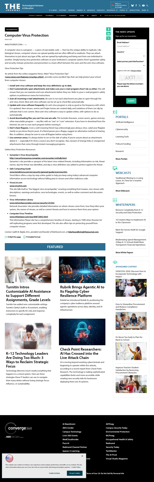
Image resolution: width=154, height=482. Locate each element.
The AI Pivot (111, 454)
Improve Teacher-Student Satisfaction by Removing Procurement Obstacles (127, 370)
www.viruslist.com (18, 185)
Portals (122, 117)
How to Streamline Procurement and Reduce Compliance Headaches (130, 307)
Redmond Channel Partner (75, 447)
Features (62, 10)
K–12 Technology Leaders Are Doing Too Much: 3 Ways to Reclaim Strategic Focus (27, 359)
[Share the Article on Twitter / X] (108, 38)
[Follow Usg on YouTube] (143, 5)
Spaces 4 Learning (71, 451)
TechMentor (111, 451)
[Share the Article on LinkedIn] (108, 33)
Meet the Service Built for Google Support (130, 231)
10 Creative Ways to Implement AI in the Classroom (131, 221)
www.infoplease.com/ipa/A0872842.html (29, 216)
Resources (111, 10)
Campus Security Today (116, 427)
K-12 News (53, 10)
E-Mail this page (14, 237)
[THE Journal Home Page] (24, 7)
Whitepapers (125, 204)
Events (122, 10)
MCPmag (110, 435)
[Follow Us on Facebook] (136, 5)
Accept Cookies (74, 473)
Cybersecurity (122, 129)
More (144, 10)
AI (88, 15)
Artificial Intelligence (125, 122)
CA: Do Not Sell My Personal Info (111, 473)
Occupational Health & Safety (119, 439)
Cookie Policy (75, 467)
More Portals (121, 158)
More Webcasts (123, 190)
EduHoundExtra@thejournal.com (83, 231)
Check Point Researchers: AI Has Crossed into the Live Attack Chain (80, 353)
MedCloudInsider (71, 439)
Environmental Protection (118, 431)
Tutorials (49, 15)
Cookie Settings (54, 473)
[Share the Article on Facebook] (108, 29)
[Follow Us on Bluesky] (132, 5)
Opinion (71, 10)
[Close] (82, 456)
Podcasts (101, 10)
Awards (80, 10)
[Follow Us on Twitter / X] (140, 5)
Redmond (110, 443)
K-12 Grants (61, 15)
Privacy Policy (136, 70)
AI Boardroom (69, 424)
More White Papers (124, 252)
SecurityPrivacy (11, 29)
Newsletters (135, 10)
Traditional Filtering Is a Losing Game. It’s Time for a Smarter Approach (129, 181)
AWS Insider (68, 427)
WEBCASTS (123, 173)
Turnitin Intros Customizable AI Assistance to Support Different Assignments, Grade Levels (28, 293)
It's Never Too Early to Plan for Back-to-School (129, 338)
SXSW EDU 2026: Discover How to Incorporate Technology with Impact (131, 274)
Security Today (112, 447)
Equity (94, 15)
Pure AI (66, 443)
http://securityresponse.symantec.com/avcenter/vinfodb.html (38, 158)
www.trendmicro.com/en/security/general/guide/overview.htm (38, 172)
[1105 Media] (19, 450)
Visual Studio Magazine (117, 458)
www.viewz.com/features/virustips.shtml (24, 77)
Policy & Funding (123, 143)
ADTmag (110, 424)
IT (100, 15)
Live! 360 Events (70, 435)
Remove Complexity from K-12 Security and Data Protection (129, 211)
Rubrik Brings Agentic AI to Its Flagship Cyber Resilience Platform (82, 291)
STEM (82, 15)
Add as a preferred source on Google (121, 5)
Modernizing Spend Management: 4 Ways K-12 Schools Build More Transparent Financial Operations (131, 242)
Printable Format (33, 237)
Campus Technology (72, 431)
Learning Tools (122, 136)
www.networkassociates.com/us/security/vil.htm (32, 202)
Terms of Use (91, 473)
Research (91, 10)
